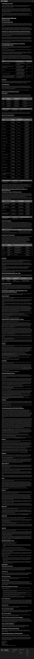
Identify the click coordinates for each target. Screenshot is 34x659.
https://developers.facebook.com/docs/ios (7, 394)
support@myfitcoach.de (18, 537)
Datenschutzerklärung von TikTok (18, 437)
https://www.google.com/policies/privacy (7, 354)
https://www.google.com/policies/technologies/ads (8, 353)
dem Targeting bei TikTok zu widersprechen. (10, 435)
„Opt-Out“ (16, 538)
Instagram (27, 652)
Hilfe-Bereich (14, 651)
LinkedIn (27, 655)
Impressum (20, 653)
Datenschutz (21, 652)
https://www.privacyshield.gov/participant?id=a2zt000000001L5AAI (10, 317)
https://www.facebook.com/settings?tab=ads (8, 387)
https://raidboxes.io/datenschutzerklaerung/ (7, 457)
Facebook (27, 651)
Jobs (13, 652)
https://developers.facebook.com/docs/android (25, 394)
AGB (19, 651)
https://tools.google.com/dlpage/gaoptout (7, 314)
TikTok (27, 654)
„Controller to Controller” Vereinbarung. (7, 429)
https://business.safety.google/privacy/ (9, 338)
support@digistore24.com (25, 514)
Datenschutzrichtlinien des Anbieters (7, 534)
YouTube (27, 653)
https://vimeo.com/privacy (5, 488)
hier (29, 495)
